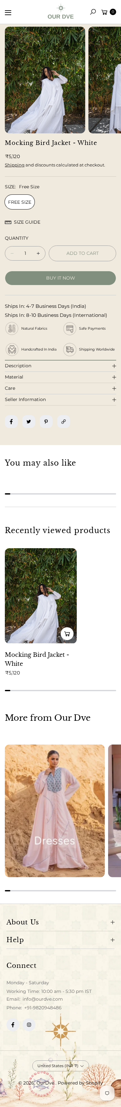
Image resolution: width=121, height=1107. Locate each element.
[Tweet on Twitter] (28, 421)
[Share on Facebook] (11, 421)
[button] (93, 12)
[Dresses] (55, 811)
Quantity (16, 238)
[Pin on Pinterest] (46, 421)
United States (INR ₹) (57, 1065)
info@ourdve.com (42, 999)
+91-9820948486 (43, 1008)
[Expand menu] (8, 12)
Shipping (15, 164)
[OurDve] (61, 11)
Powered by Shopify (80, 1083)
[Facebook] (12, 1024)
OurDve (45, 1083)
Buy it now (60, 278)
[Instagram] (29, 1024)
